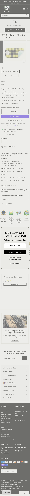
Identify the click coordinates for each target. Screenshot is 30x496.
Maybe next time (15, 263)
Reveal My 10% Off (15, 252)
